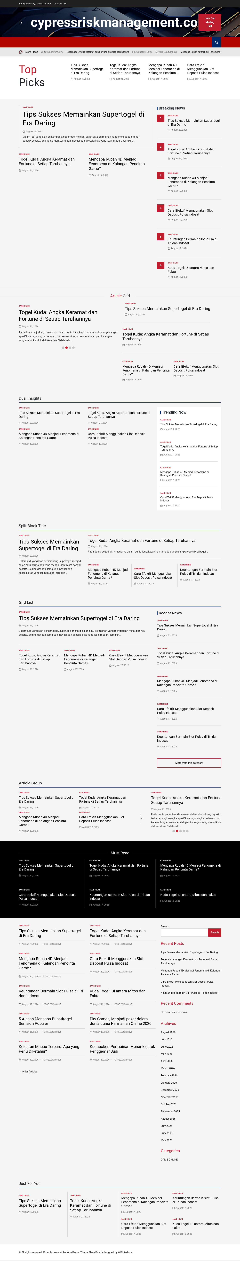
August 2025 (168, 1118)
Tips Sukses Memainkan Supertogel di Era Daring (87, 69)
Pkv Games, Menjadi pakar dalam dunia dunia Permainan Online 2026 (120, 1021)
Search (165, 926)
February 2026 (169, 1075)
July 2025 (166, 1125)
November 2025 (170, 1097)
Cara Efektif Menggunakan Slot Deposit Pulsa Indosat (203, 69)
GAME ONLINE (28, 107)
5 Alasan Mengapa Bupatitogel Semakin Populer (45, 1021)
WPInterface (125, 1252)
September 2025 (170, 1111)
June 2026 (167, 1046)
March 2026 (168, 1068)
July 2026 (166, 1039)
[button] (219, 71)
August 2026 (168, 1032)
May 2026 (166, 1053)
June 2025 (167, 1133)
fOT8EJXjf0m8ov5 (150, 52)
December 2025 (170, 1089)
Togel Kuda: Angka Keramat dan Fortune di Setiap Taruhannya (80, 52)
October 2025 (168, 1104)
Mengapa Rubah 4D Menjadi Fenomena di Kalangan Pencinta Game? (197, 52)
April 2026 (167, 1061)
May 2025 (166, 1140)
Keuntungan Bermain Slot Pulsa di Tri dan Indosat (198, 572)
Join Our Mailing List (210, 22)
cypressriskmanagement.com (120, 22)
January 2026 (169, 1082)
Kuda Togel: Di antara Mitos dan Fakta (188, 895)
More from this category (189, 762)
